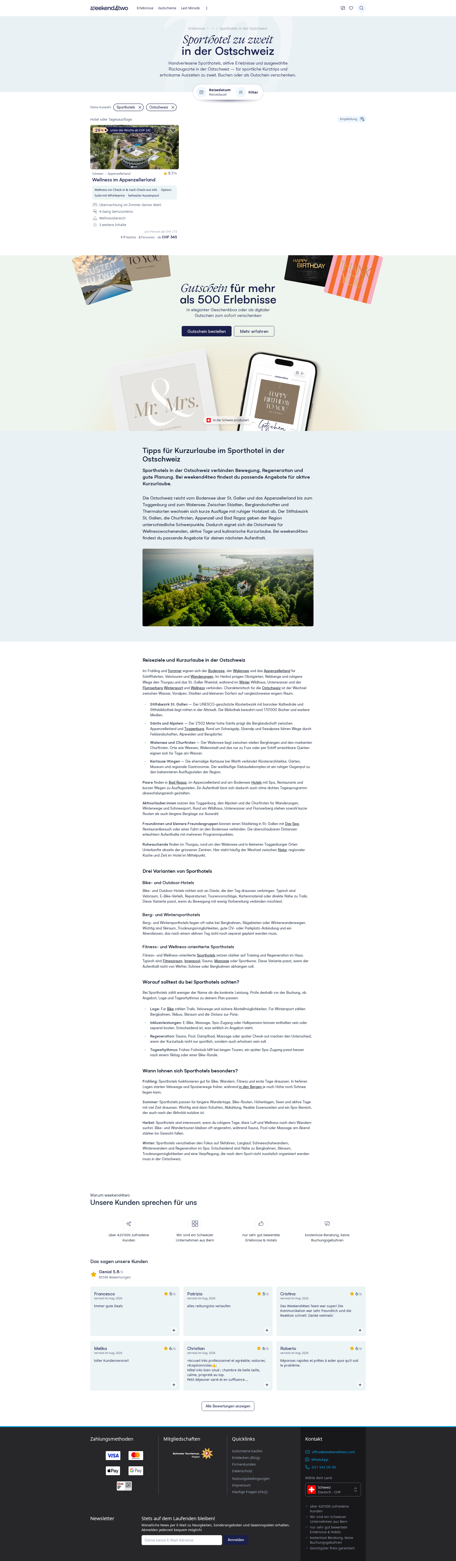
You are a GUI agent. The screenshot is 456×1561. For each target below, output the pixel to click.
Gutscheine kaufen (247, 1450)
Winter (244, 682)
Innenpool (192, 961)
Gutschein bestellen (206, 331)
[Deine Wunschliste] (351, 8)
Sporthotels (206, 955)
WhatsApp (319, 1459)
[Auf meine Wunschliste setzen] (173, 130)
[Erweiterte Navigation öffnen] (208, 8)
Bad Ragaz (178, 782)
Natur (282, 850)
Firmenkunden (244, 1464)
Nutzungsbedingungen (251, 1478)
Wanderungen (201, 676)
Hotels (256, 782)
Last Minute (190, 8)
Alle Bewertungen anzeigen (228, 1406)
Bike (170, 1009)
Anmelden (236, 1539)
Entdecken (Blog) (246, 1457)
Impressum (241, 1485)
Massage (221, 961)
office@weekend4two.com (333, 1451)
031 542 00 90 (324, 1467)
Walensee (241, 671)
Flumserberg (152, 688)
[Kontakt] (343, 8)
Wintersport (173, 688)
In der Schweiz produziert (231, 420)
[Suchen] (361, 8)
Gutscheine (167, 8)
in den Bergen (250, 1087)
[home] (109, 8)
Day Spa (292, 823)
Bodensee (216, 671)
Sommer (175, 671)
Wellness (198, 688)
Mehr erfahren (254, 331)
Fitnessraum (172, 961)
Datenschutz (242, 1470)
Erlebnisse (145, 8)
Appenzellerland (277, 671)
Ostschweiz (271, 688)
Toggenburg (194, 728)
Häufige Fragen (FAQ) (250, 1491)
